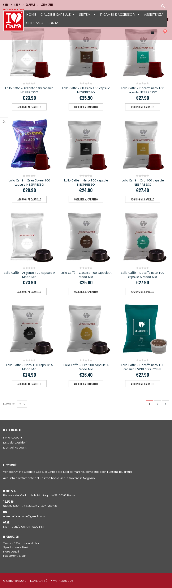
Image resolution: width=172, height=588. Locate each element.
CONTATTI (55, 23)
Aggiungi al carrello (29, 107)
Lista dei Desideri (14, 442)
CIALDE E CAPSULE (55, 14)
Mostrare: (9, 404)
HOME (31, 14)
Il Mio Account (12, 437)
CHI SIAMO (34, 23)
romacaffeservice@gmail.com (24, 516)
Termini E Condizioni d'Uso (21, 543)
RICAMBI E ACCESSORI (118, 14)
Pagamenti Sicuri (14, 555)
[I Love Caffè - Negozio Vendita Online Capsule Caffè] (13, 20)
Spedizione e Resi (15, 547)
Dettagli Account (14, 447)
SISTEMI (85, 14)
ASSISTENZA (153, 14)
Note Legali (11, 551)
